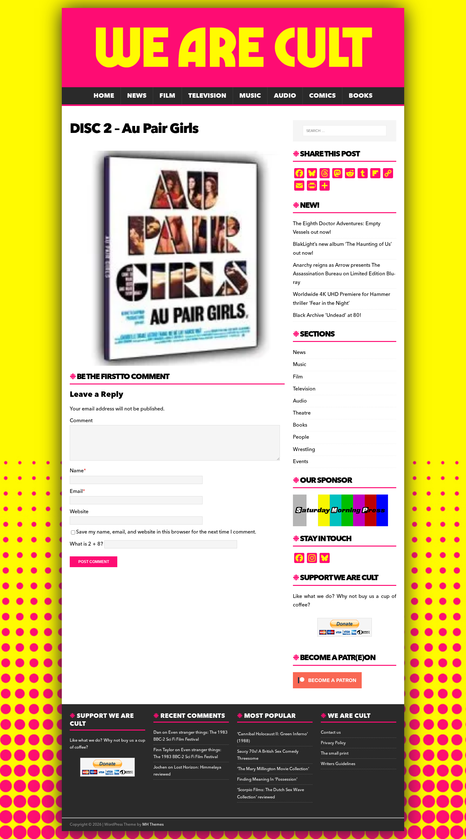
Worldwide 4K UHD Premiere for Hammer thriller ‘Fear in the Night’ (341, 298)
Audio (285, 95)
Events (300, 461)
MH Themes (153, 824)
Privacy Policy (333, 742)
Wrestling (304, 449)
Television (207, 95)
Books (360, 95)
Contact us (331, 732)
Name (77, 470)
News (136, 95)
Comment (81, 420)
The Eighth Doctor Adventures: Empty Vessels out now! (336, 228)
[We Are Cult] (233, 82)
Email (76, 491)
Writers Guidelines (338, 763)
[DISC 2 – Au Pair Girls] (177, 361)
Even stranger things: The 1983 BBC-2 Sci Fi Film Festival (190, 736)
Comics (322, 95)
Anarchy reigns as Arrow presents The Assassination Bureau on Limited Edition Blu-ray (344, 274)
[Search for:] (344, 130)
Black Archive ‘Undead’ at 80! (327, 315)
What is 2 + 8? (86, 544)
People (301, 437)
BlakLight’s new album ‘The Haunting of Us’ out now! (342, 248)
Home (104, 95)
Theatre (302, 413)
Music (250, 95)
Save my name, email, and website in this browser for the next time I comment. (166, 532)
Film (167, 95)
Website (79, 511)
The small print (334, 753)
